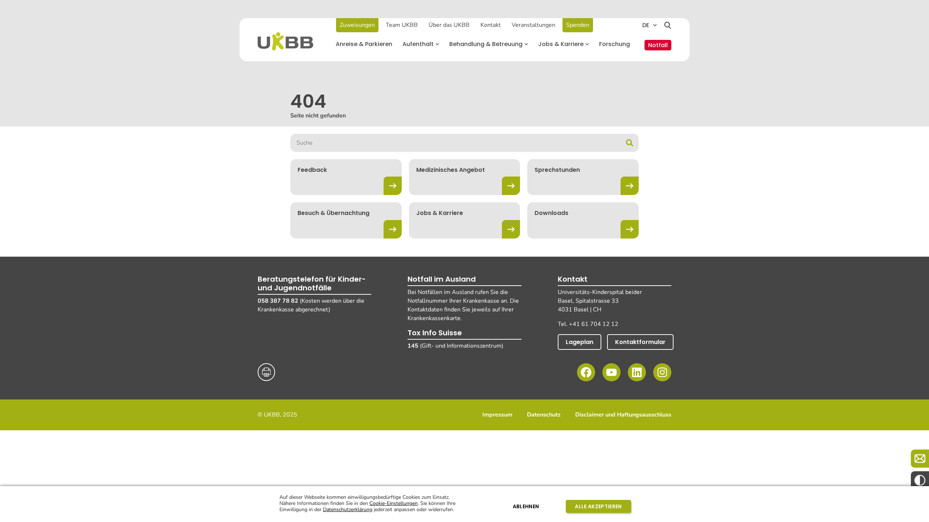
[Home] (285, 41)
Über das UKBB (449, 25)
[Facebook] (586, 372)
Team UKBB (402, 25)
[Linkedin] (637, 372)
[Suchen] (667, 25)
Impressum (497, 414)
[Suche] (630, 143)
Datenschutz (544, 414)
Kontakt (490, 25)
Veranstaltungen (533, 25)
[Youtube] (611, 372)
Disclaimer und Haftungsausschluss (623, 414)
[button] (420, 44)
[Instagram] (662, 372)
